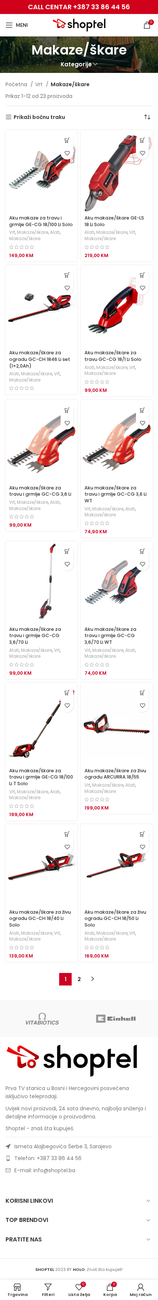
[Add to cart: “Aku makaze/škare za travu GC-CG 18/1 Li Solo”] (142, 275)
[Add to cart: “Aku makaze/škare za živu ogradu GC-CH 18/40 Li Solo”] (67, 834)
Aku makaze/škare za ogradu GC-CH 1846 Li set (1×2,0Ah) (39, 359)
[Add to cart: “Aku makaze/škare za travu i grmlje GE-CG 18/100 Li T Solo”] (67, 692)
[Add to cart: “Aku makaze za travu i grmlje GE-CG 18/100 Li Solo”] (67, 140)
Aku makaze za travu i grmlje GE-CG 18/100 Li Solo (41, 221)
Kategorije (76, 64)
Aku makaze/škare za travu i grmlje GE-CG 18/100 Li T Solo (41, 777)
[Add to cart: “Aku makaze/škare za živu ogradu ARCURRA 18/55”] (142, 692)
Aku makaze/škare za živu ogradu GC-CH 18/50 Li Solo (115, 918)
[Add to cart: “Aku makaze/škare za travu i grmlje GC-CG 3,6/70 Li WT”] (142, 551)
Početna (17, 84)
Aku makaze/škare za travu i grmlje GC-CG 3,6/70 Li (35, 635)
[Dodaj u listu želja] (67, 153)
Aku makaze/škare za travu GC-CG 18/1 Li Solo (113, 355)
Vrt (39, 84)
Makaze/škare (32, 232)
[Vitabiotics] (42, 1018)
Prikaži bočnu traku (39, 117)
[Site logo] (79, 24)
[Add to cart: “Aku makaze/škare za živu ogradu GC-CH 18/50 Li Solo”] (142, 834)
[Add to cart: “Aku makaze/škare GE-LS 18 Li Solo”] (142, 140)
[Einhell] (115, 1018)
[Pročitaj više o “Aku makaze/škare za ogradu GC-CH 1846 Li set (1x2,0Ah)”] (67, 275)
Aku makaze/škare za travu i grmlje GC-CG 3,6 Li (40, 491)
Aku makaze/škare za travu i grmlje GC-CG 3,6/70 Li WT (110, 635)
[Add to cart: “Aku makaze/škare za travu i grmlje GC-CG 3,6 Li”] (67, 410)
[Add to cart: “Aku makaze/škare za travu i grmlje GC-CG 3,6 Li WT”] (142, 410)
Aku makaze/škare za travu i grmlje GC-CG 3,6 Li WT (116, 494)
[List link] (79, 1158)
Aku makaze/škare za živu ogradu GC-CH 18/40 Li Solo (40, 918)
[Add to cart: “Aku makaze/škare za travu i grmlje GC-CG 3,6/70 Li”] (67, 551)
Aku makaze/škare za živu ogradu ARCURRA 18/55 (115, 773)
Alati (55, 232)
